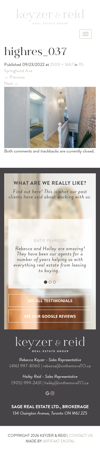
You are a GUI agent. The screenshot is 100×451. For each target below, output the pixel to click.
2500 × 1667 (61, 64)
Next (11, 83)
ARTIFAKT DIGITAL (59, 441)
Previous (14, 77)
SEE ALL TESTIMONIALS (50, 300)
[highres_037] (50, 117)
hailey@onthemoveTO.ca (66, 382)
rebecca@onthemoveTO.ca (67, 366)
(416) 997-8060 (24, 366)
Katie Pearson (50, 240)
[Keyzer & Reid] (50, 16)
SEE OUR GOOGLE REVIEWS (50, 316)
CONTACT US (80, 435)
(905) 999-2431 (26, 382)
